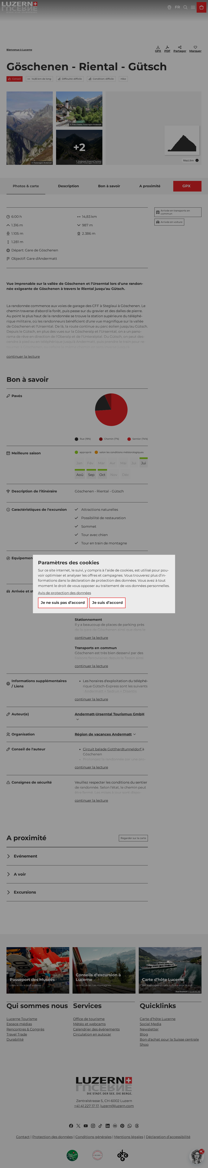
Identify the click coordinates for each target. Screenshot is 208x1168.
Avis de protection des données (64, 593)
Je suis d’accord (107, 602)
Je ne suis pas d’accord (63, 602)
